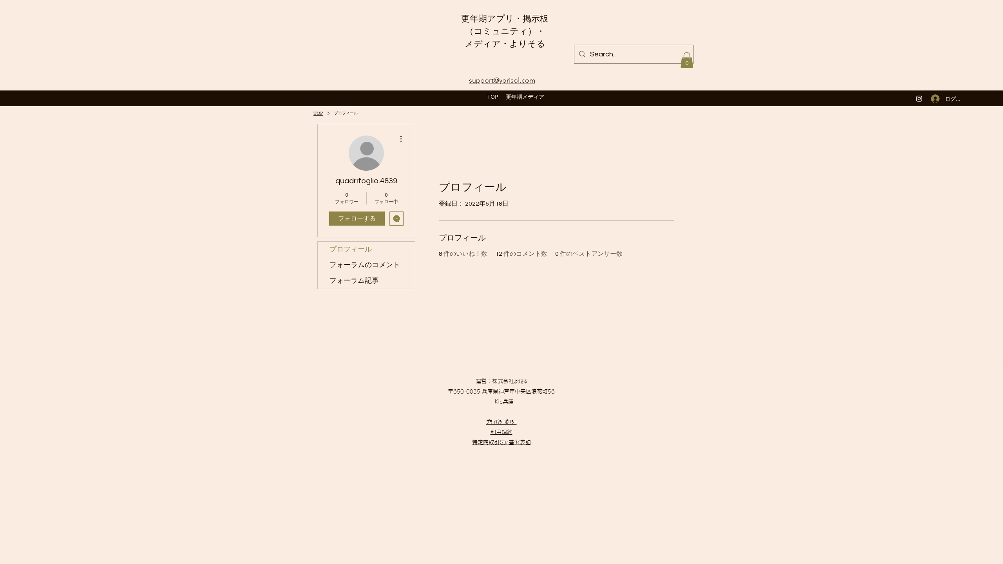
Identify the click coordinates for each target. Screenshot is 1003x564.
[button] (686, 60)
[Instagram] (919, 99)
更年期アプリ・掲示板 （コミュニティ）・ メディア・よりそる (505, 31)
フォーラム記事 (354, 280)
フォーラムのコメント (365, 265)
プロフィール (351, 249)
